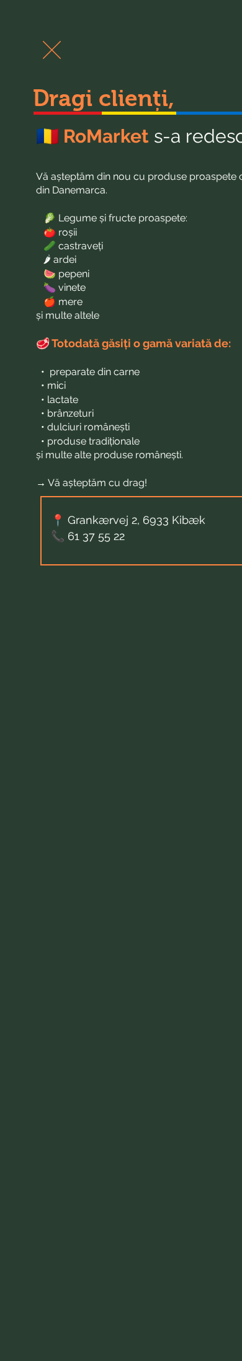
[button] (51, 50)
